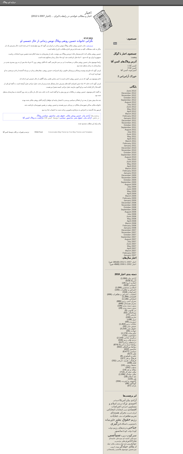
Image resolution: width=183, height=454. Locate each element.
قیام (134, 363)
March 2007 (130, 250)
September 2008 (128, 209)
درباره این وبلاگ (9, 2)
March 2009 (130, 196)
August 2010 (130, 157)
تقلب (120, 416)
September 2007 (128, 237)
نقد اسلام (132, 376)
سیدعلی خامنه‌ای (115, 438)
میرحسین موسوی (129, 449)
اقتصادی (132, 296)
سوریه (123, 436)
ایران (134, 413)
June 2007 (131, 244)
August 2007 (130, 239)
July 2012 (131, 104)
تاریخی (133, 315)
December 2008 (129, 203)
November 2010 (129, 150)
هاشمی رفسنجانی (114, 449)
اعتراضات (132, 292)
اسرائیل (120, 404)
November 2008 (129, 205)
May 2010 (131, 164)
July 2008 (131, 214)
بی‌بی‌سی (89, 46)
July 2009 (131, 187)
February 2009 (129, 198)
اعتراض (125, 407)
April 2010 (131, 166)
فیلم (125, 444)
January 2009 (130, 200)
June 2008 (131, 216)
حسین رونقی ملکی (73, 116)
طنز (134, 354)
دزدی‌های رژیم (130, 342)
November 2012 (129, 95)
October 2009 (130, 180)
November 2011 (129, 123)
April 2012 (131, 111)
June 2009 (131, 189)
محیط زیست (130, 365)
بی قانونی (132, 310)
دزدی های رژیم (130, 340)
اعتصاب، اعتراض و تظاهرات (124, 294)
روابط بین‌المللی (129, 347)
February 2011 (129, 143)
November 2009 (129, 177)
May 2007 (131, 246)
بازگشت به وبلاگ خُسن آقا (33, 118)
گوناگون (133, 383)
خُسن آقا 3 (132, 68)
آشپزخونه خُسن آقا (129, 70)
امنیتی (125, 410)
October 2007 (130, 234)
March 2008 (130, 223)
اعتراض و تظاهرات (128, 290)
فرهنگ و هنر (131, 358)
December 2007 (129, 230)
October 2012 (130, 97)
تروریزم (132, 322)
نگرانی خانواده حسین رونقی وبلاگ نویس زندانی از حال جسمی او (56, 40)
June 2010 (131, 161)
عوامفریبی (117, 441)
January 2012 (130, 118)
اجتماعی (132, 285)
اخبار (88, 13)
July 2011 (132, 132)
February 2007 (129, 253)
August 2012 (130, 102)
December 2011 (129, 120)
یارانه (134, 385)
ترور (134, 319)
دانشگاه (124, 424)
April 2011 (131, 139)
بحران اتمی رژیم (129, 301)
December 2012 (129, 93)
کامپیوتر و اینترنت (128, 381)
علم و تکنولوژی (129, 356)
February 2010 (129, 171)
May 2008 (131, 219)
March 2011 (130, 141)
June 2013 (131, 91)
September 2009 (128, 182)
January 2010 (130, 173)
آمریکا (133, 280)
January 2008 (130, 228)
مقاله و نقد (131, 370)
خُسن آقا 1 (132, 66)
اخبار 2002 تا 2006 (128, 264)
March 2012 (130, 113)
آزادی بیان (132, 278)
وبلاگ (39, 116)
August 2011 (130, 129)
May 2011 (131, 136)
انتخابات (119, 409)
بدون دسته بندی (129, 306)
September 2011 (128, 127)
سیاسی (133, 351)
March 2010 (130, 168)
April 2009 (131, 193)
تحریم (133, 317)
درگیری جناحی (130, 338)
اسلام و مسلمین (129, 287)
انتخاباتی (132, 299)
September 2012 (128, 100)
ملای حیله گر (130, 372)
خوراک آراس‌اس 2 (127, 76)
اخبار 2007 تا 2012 (128, 262)
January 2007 (130, 255)
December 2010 (129, 148)
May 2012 (131, 109)
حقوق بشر (131, 328)
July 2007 (131, 241)
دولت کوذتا (127, 431)
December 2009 (129, 175)
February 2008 (129, 225)
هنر (134, 379)
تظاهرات (126, 416)
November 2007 (129, 232)
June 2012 (131, 107)
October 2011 (130, 125)
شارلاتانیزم (131, 440)
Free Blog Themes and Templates (80, 132)
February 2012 (129, 116)
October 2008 (130, 207)
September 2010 (128, 155)
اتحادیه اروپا (131, 283)
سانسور (133, 349)
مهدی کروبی (114, 447)
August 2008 (130, 212)
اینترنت (129, 413)
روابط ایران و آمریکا (127, 344)
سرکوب (131, 435)
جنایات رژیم (131, 324)
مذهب (133, 367)
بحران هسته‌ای (130, 303)
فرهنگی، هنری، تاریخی (126, 360)
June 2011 (131, 134)
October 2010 (130, 152)
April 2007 (131, 248)
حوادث (133, 331)
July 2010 (131, 159)
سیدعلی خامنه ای (130, 438)
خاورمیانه (132, 333)
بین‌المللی (132, 312)
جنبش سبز (131, 326)
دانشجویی (132, 335)
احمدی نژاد (130, 403)
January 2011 (130, 145)
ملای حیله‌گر (131, 374)
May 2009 (131, 191)
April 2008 (131, 221)
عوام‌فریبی (132, 444)
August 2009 (130, 184)
